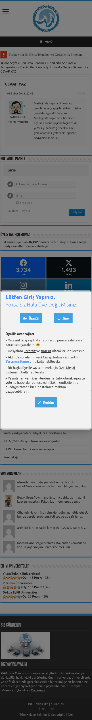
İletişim (48, 402)
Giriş (66, 318)
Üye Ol (34, 318)
